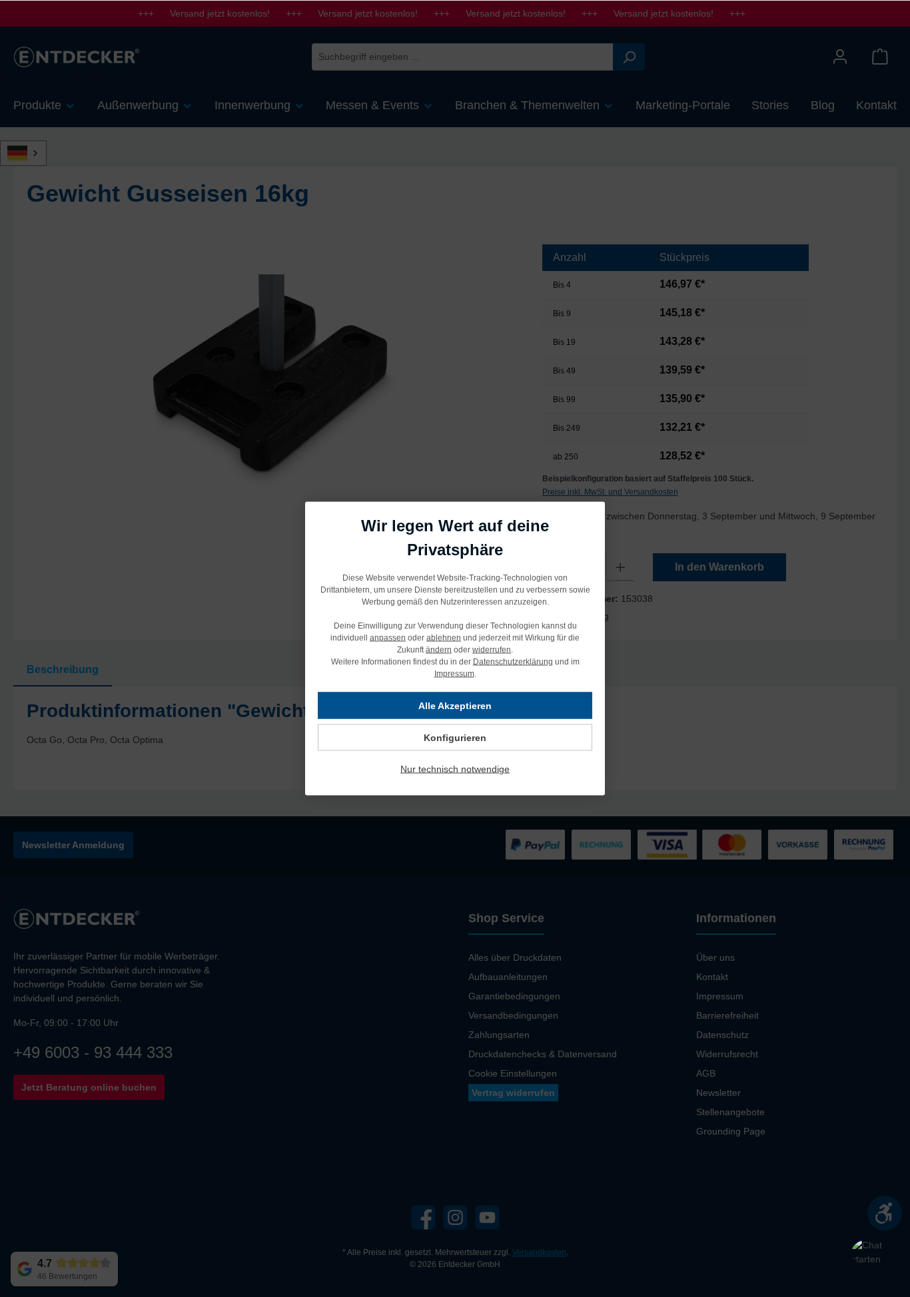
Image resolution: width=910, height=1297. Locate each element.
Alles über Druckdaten (515, 957)
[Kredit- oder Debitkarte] (699, 845)
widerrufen (491, 649)
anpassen (388, 638)
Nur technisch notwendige (455, 769)
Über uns (715, 957)
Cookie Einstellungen (512, 1073)
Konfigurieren (455, 737)
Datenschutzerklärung (513, 661)
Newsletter (718, 1092)
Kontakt (712, 976)
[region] (271, 387)
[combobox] (463, 57)
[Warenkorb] (880, 57)
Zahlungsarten (499, 1034)
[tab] (62, 669)
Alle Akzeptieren (455, 705)
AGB (705, 1073)
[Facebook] (423, 1217)
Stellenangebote (730, 1112)
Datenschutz (722, 1034)
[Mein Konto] (840, 57)
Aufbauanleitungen (508, 976)
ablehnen (443, 638)
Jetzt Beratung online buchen (89, 1087)
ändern (439, 649)
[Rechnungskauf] (863, 845)
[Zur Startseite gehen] (76, 57)
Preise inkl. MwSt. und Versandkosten (610, 492)
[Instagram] (455, 1217)
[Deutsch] (31, 153)
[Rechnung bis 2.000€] (601, 845)
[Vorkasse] (797, 845)
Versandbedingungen (513, 1015)
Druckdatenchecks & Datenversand (542, 1054)
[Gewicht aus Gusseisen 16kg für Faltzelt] (270, 387)
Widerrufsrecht (727, 1054)
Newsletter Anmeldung (73, 845)
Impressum (719, 996)
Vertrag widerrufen (513, 1092)
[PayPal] (535, 845)
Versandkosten (539, 1252)
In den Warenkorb (719, 567)
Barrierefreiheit (727, 1015)
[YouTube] (487, 1217)
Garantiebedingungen (514, 996)
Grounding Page (730, 1131)
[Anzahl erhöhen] (620, 567)
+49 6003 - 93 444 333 (93, 1052)
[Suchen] (629, 57)
